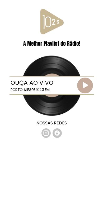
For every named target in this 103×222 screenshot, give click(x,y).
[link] (46, 133)
